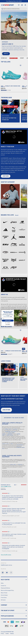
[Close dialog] (25, 311)
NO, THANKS (7, 322)
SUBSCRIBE (8, 320)
